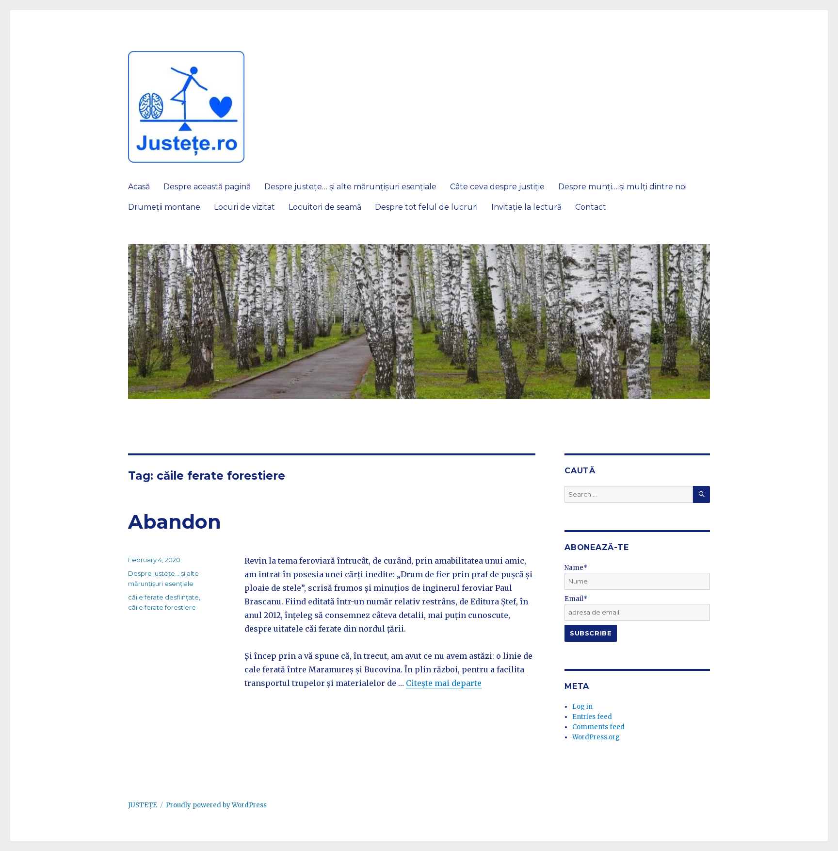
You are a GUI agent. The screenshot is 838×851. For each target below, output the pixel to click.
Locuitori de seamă (325, 207)
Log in (582, 706)
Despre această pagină (207, 186)
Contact (590, 207)
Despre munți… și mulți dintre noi (622, 186)
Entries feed (592, 717)
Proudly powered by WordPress (216, 805)
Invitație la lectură (526, 207)
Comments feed (598, 727)
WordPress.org (596, 737)
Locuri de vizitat (244, 207)
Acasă (139, 186)
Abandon (174, 522)
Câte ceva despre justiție (497, 186)
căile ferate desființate (163, 597)
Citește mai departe (444, 683)
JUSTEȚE (142, 805)
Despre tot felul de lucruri (426, 207)
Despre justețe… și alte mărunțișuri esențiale (350, 186)
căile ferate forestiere (162, 607)
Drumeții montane (164, 207)
